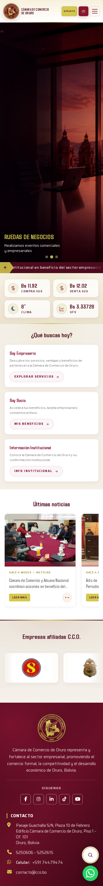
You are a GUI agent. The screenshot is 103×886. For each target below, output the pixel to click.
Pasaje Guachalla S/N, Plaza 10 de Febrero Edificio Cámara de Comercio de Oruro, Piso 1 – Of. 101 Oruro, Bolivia (56, 834)
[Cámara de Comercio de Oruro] (11, 11)
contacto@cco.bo (31, 872)
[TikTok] (64, 799)
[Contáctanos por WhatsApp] (90, 873)
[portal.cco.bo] (83, 11)
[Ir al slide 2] (51, 257)
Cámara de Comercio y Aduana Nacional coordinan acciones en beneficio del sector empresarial (39, 586)
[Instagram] (38, 799)
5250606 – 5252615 (34, 852)
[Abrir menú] (95, 11)
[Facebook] (25, 799)
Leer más (19, 597)
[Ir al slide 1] (46, 257)
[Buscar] (90, 855)
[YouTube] (77, 799)
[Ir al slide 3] (56, 257)
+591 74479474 (39, 862)
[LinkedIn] (51, 799)
